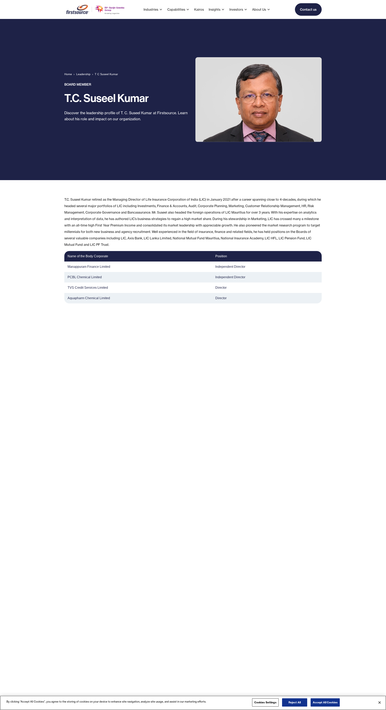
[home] (95, 9)
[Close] (379, 702)
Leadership (83, 74)
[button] (155, 9)
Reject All (294, 702)
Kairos (199, 9)
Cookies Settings (265, 702)
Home (68, 74)
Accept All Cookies (325, 702)
